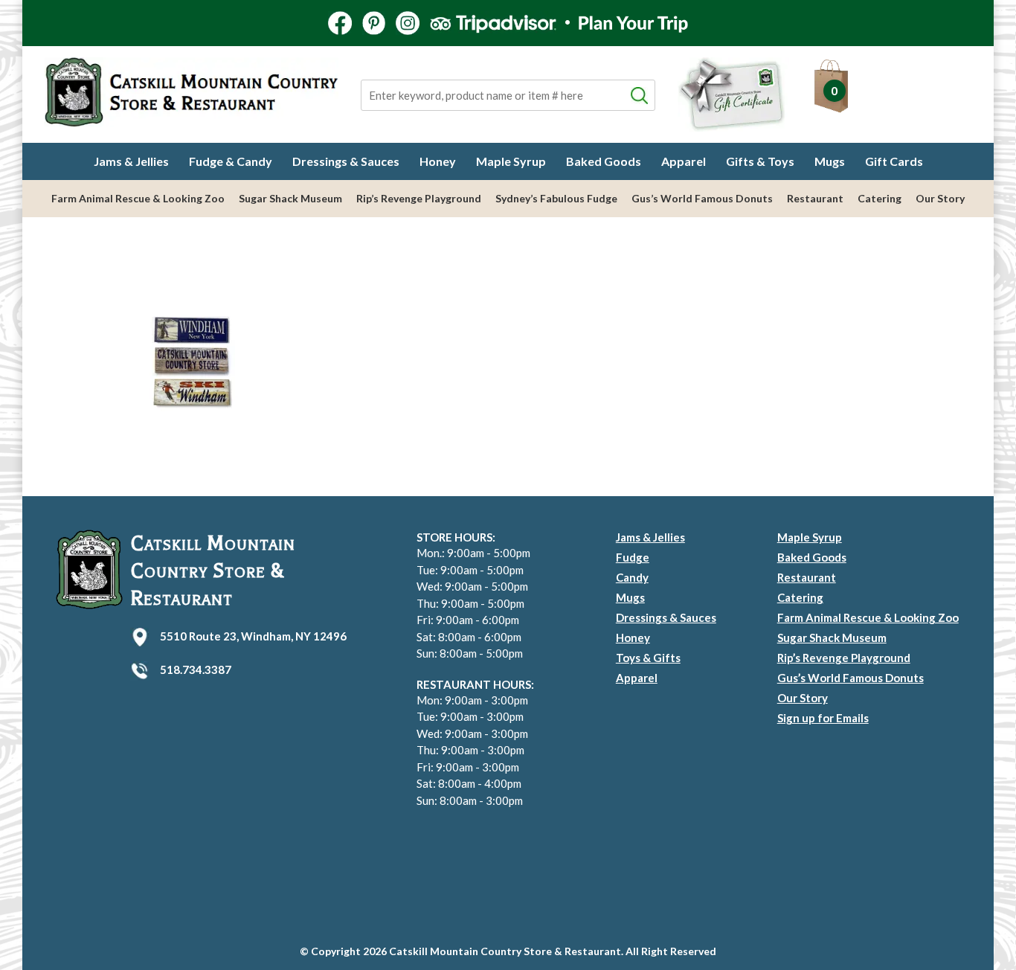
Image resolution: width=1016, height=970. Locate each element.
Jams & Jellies (131, 161)
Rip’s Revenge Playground (418, 198)
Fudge (632, 557)
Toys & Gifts (648, 657)
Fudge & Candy (230, 161)
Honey (437, 161)
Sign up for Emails (823, 718)
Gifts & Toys (760, 161)
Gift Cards (894, 161)
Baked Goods (603, 161)
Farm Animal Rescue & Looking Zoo (138, 198)
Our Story (940, 198)
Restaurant (815, 198)
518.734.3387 (195, 669)
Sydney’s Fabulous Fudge (556, 198)
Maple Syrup (511, 161)
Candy (632, 577)
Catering (879, 198)
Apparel (683, 161)
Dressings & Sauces (345, 161)
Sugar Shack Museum (290, 198)
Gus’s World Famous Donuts (702, 198)
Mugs (829, 161)
